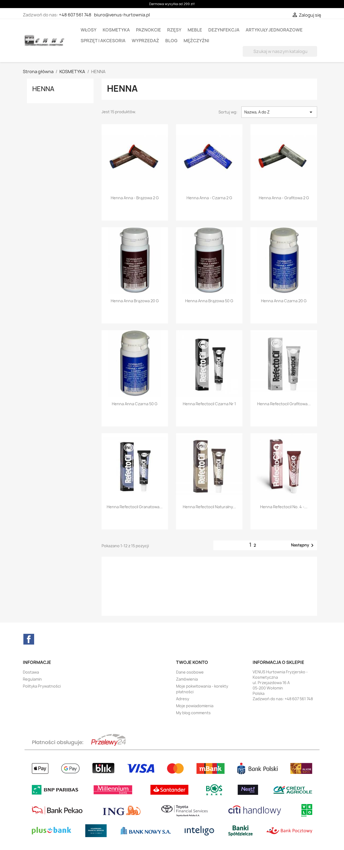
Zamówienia (187, 679)
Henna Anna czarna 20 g (284, 300)
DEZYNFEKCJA (223, 30)
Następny (303, 545)
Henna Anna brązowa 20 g (135, 300)
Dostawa (31, 672)
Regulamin (32, 679)
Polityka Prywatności (42, 686)
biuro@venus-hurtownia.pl (122, 15)
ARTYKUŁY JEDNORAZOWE (274, 30)
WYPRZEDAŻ (145, 41)
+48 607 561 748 (75, 15)
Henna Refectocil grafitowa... (284, 403)
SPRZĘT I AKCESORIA (103, 41)
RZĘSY (174, 30)
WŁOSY (88, 30)
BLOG (171, 41)
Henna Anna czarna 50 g (134, 403)
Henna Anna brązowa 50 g (209, 300)
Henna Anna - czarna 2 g (209, 197)
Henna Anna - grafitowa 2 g (284, 197)
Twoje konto (192, 662)
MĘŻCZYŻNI (196, 41)
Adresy (182, 698)
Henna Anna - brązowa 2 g (135, 197)
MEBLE (195, 30)
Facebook (28, 639)
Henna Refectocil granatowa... (135, 506)
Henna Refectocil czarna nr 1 (209, 403)
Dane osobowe (190, 672)
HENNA (43, 88)
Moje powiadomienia (194, 705)
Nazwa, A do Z (279, 112)
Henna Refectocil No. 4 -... (283, 506)
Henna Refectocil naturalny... (209, 506)
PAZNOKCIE (148, 30)
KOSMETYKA (116, 30)
